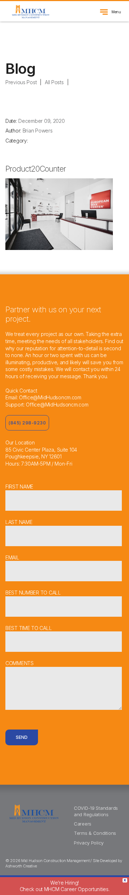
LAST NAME (18, 522)
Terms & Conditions (95, 833)
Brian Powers (38, 130)
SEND (22, 737)
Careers (82, 824)
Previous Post (21, 82)
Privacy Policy (89, 843)
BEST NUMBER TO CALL (33, 593)
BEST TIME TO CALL (28, 628)
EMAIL (12, 557)
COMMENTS (19, 663)
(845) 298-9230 (27, 422)
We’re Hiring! (65, 886)
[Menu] (104, 15)
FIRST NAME (19, 486)
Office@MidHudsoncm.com (50, 397)
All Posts (54, 82)
